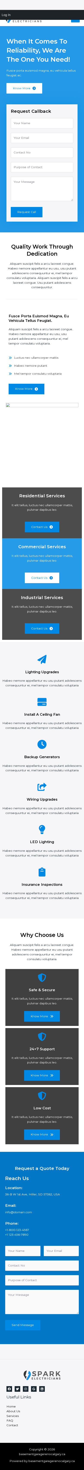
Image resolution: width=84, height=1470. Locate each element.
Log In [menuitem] (6, 15)
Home (11, 1406)
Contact (12, 1425)
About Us (13, 1411)
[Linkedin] (42, 1389)
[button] (26, 389)
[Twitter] (17, 1389)
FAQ (9, 1420)
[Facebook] (9, 1389)
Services (12, 1416)
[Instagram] (25, 1389)
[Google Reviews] (34, 1389)
